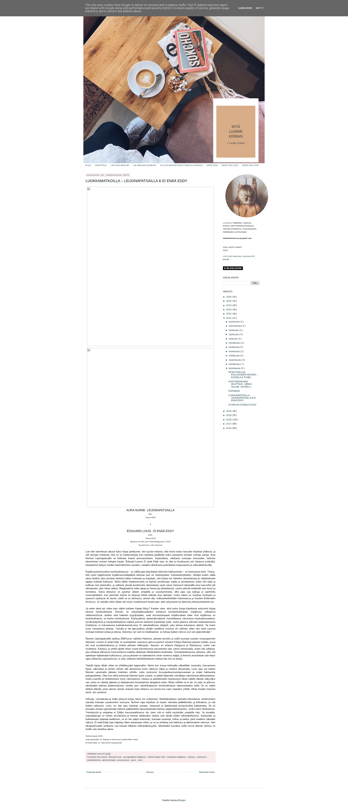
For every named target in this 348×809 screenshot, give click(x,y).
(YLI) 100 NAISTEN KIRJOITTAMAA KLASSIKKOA (181, 165)
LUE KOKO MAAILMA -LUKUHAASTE (239, 256)
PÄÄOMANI (234, 391)
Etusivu (150, 772)
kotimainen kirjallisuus (177, 757)
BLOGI (88, 165)
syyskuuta (234, 334)
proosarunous (123, 760)
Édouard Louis (115, 757)
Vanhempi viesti (206, 772)
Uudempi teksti (93, 772)
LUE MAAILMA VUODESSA (144, 165)
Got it (260, 8)
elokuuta (233, 338)
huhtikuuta (234, 355)
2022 (229, 313)
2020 (229, 411)
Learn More (245, 8)
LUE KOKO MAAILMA (120, 165)
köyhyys (192, 757)
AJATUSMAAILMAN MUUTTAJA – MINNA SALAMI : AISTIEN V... (240, 384)
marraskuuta (235, 326)
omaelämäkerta (94, 760)
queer (134, 760)
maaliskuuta (235, 360)
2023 (229, 309)
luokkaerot (202, 757)
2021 (229, 318)
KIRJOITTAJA (101, 165)
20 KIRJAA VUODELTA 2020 (242, 405)
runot (140, 760)
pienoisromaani (109, 760)
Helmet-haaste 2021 (157, 757)
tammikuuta (235, 368)
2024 (229, 305)
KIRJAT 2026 (212, 165)
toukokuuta (234, 351)
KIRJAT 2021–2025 (230, 165)
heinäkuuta (234, 343)
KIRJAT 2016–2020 (250, 165)
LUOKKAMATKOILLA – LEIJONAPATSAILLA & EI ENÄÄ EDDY (242, 398)
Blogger (182, 800)
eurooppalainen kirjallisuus (135, 757)
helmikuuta (234, 364)
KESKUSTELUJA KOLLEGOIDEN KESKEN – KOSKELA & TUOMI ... (243, 375)
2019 (229, 415)
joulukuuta (234, 321)
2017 (229, 424)
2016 (229, 428)
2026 (229, 297)
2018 (229, 419)
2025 (229, 301)
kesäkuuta (234, 347)
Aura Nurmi (102, 757)
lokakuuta (234, 330)
